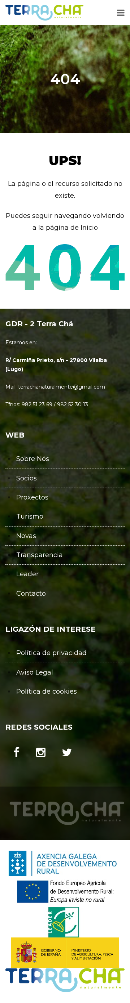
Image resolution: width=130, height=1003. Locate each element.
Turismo (29, 516)
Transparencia (39, 555)
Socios (26, 478)
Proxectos (32, 497)
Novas (26, 536)
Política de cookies (46, 691)
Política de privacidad (51, 653)
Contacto (31, 593)
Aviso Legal (34, 672)
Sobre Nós (32, 459)
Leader (27, 574)
